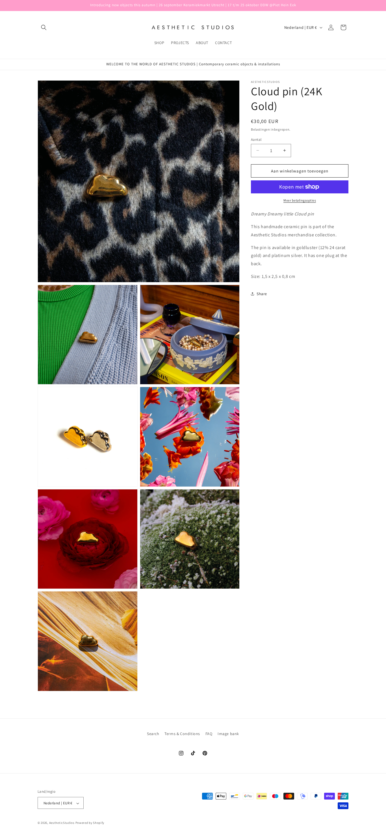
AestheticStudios (62, 823)
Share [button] (262, 293)
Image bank (228, 733)
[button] (44, 27)
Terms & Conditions (182, 733)
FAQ (208, 733)
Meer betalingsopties (299, 200)
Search (153, 733)
